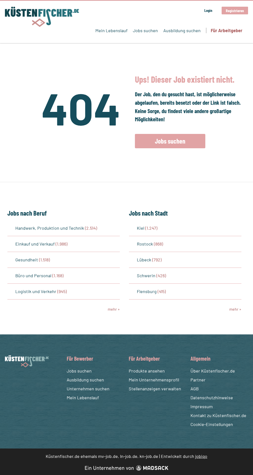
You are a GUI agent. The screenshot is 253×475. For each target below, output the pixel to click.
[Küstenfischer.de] (42, 17)
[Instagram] (18, 379)
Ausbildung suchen (182, 30)
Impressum (201, 406)
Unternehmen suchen (88, 388)
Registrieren (235, 10)
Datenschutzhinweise (211, 397)
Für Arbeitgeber (226, 30)
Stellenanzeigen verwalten (155, 388)
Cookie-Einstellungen (211, 424)
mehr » (114, 309)
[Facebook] (9, 379)
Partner (198, 379)
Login (208, 10)
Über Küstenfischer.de (212, 371)
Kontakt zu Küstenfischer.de (218, 415)
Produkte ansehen (147, 371)
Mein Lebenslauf (111, 30)
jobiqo (201, 456)
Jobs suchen (145, 30)
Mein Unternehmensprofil (154, 379)
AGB (194, 388)
